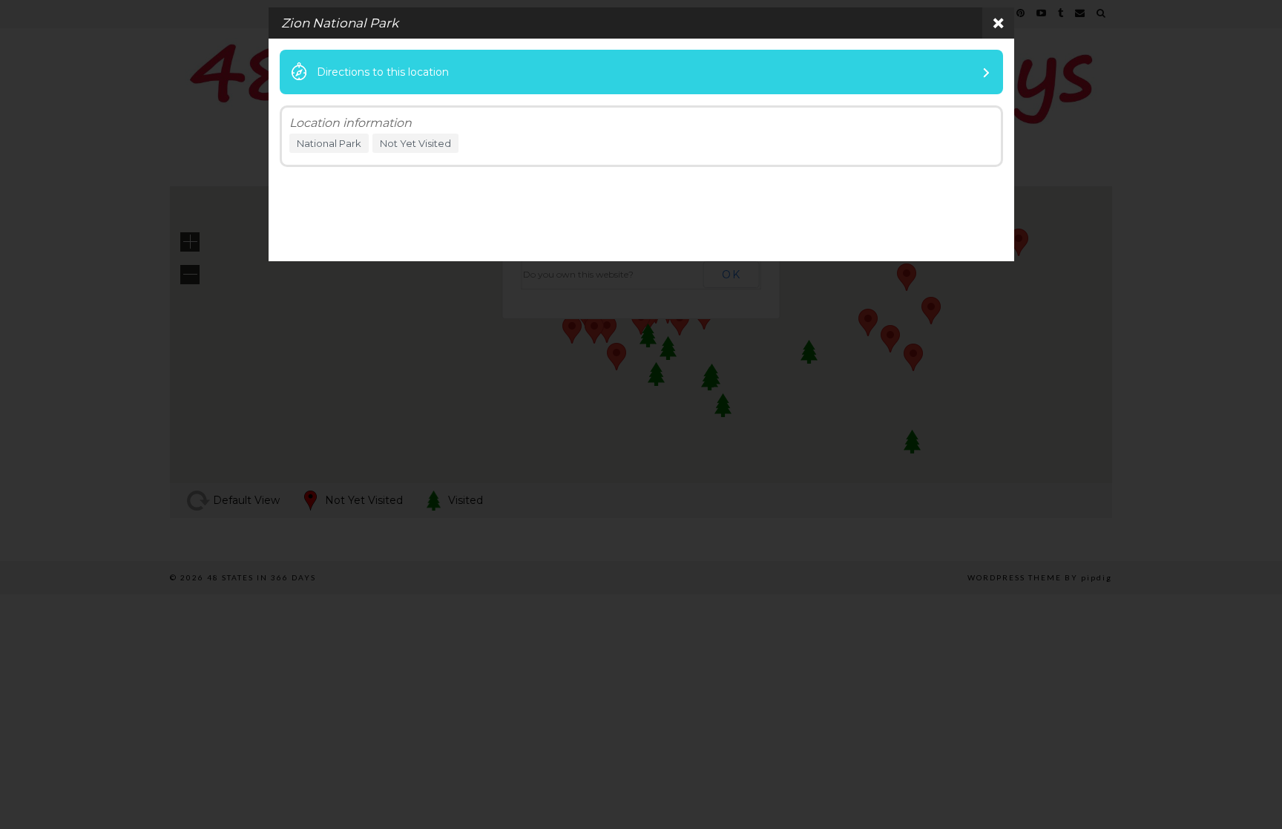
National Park (329, 143)
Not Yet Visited (415, 143)
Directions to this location (383, 72)
